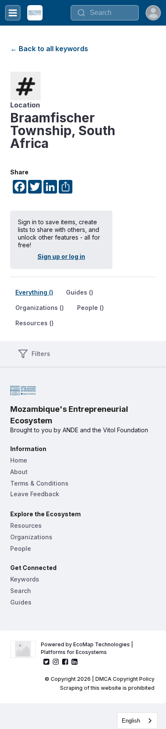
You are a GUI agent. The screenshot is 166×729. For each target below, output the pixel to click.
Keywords (24, 579)
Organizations (31, 537)
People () (90, 307)
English (131, 720)
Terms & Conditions (39, 483)
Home (18, 460)
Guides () (79, 292)
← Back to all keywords (49, 48)
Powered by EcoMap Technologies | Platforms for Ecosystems (88, 648)
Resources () (34, 323)
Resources (26, 525)
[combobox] (137, 720)
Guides (20, 602)
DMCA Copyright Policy (125, 679)
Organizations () (39, 307)
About (19, 471)
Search (20, 590)
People (20, 548)
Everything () (34, 292)
